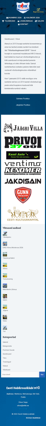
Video (5, 321)
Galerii (5, 300)
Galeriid (5, 342)
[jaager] (23, 128)
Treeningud (7, 362)
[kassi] (23, 155)
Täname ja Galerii (9, 258)
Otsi (42, 375)
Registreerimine (38, 12)
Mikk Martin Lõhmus (10, 289)
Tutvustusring (8, 279)
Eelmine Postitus (23, 98)
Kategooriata (7, 346)
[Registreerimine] (38, 9)
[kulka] (23, 214)
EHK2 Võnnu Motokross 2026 (13, 247)
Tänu (4, 358)
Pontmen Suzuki (8, 350)
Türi (4, 331)
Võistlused (6, 370)
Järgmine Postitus (23, 105)
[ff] (23, 167)
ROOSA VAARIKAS (33, 418)
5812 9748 (23, 409)
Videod (5, 366)
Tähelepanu (7, 237)
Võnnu (5, 268)
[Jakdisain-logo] (23, 181)
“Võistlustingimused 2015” (19, 50)
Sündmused (9, 39)
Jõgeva (5, 310)
